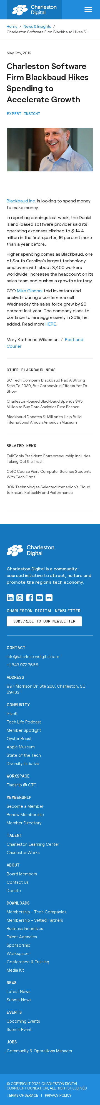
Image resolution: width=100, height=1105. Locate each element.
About (13, 865)
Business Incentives (25, 928)
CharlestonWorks (23, 852)
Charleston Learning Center (33, 844)
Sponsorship (18, 945)
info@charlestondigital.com (33, 656)
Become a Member (25, 806)
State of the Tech (24, 755)
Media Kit (15, 969)
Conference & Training (28, 961)
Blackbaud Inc (21, 200)
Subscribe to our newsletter (44, 621)
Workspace (18, 776)
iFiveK (12, 713)
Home (12, 26)
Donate (14, 890)
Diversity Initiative (23, 763)
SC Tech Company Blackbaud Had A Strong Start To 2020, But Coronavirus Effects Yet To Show (47, 385)
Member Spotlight (24, 730)
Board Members (22, 873)
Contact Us (18, 882)
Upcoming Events (23, 1020)
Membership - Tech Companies (36, 911)
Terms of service (22, 1095)
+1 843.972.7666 (22, 664)
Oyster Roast (19, 738)
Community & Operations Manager (39, 1050)
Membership (19, 798)
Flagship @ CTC (21, 784)
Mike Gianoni (29, 290)
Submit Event (19, 1029)
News (12, 983)
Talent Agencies (22, 936)
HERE (51, 323)
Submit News (19, 999)
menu (88, 9)
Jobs (12, 1042)
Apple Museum (21, 746)
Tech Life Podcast (24, 721)
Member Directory (24, 822)
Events (14, 1012)
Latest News (18, 991)
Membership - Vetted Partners (35, 920)
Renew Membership (25, 814)
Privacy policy (58, 1095)
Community (18, 705)
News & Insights (37, 26)
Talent (14, 836)
